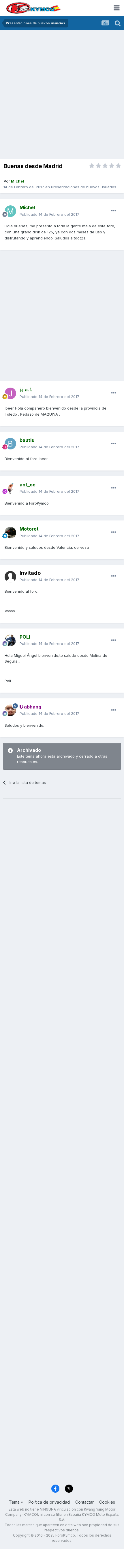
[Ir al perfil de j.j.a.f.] (10, 393)
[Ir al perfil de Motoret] (10, 532)
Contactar (84, 1502)
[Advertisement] (62, 95)
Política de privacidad (49, 1502)
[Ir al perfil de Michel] (10, 211)
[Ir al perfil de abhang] (10, 710)
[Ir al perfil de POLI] (10, 640)
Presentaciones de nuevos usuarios (83, 187)
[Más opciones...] (113, 210)
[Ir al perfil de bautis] (10, 443)
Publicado (49, 214)
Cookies (107, 1502)
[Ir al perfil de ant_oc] (10, 488)
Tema (15, 1502)
